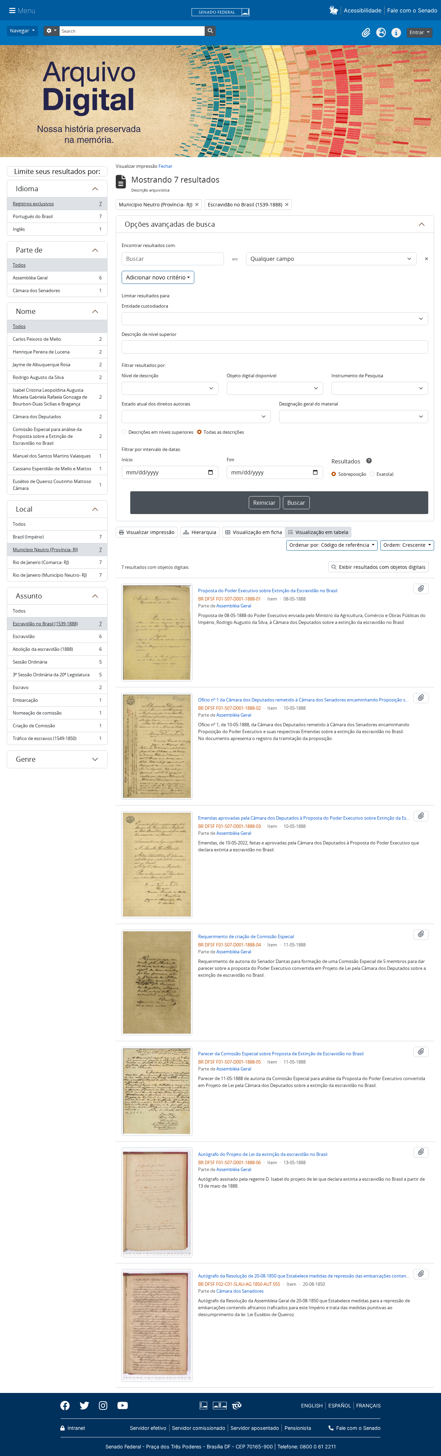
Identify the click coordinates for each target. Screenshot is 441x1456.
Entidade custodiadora (145, 306)
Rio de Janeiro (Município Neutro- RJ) (57, 576)
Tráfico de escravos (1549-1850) (57, 740)
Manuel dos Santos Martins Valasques (57, 457)
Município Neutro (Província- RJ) (57, 551)
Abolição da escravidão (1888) (57, 651)
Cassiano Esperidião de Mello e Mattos (57, 470)
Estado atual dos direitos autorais (156, 404)
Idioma (27, 188)
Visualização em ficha (257, 532)
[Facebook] (67, 1405)
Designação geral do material (308, 404)
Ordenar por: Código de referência (330, 545)
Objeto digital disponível (251, 375)
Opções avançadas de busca (170, 224)
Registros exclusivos (57, 205)
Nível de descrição (140, 375)
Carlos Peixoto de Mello (57, 341)
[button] (335, 10)
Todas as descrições (224, 432)
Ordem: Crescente (405, 545)
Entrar (417, 32)
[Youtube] (120, 1405)
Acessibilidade (362, 10)
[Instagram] (103, 1405)
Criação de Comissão (57, 727)
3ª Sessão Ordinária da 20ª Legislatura (57, 676)
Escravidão (57, 638)
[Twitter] (84, 1405)
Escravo (57, 689)
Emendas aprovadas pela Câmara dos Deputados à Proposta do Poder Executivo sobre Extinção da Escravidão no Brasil (304, 818)
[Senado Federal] (220, 13)
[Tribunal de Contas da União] (235, 1405)
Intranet (75, 1428)
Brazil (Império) (57, 538)
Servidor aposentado (254, 1428)
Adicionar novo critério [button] (156, 277)
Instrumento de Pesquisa (357, 375)
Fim (230, 460)
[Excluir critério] (426, 258)
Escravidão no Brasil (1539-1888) (57, 625)
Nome (25, 311)
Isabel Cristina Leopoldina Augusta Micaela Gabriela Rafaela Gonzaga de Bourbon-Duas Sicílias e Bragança (57, 397)
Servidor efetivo (148, 1428)
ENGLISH (312, 1405)
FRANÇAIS (368, 1405)
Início (127, 460)
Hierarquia (203, 532)
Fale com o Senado (412, 10)
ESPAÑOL (339, 1405)
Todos (19, 265)
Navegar (20, 30)
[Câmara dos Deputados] (204, 1405)
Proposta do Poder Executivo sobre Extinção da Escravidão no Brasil (267, 590)
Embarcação (57, 702)
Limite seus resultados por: (57, 171)
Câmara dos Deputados (57, 418)
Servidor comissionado (198, 1428)
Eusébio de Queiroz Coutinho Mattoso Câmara (57, 484)
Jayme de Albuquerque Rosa (57, 366)
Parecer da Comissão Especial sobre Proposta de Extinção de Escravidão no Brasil (280, 1053)
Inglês (57, 230)
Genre (25, 759)
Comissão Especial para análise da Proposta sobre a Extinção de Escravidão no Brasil (57, 436)
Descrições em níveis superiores (161, 432)
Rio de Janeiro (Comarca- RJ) (57, 564)
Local (24, 509)
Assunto (29, 596)
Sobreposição (352, 474)
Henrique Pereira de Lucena (57, 353)
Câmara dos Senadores (57, 292)
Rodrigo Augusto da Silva (57, 379)
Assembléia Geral (57, 279)
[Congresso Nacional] (219, 1405)
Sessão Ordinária (57, 663)
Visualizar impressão (149, 532)
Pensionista (298, 1428)
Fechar (165, 166)
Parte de (29, 250)
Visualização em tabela (321, 532)
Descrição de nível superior (149, 334)
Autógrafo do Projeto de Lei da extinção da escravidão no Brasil (262, 1154)
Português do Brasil (57, 218)
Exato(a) (385, 474)
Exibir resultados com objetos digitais (381, 567)
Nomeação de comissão (57, 714)
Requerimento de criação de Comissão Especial (246, 936)
